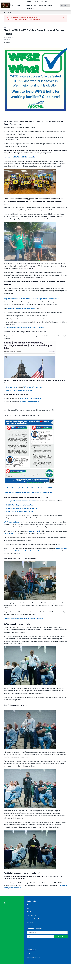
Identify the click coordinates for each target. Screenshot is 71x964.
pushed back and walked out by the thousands (20, 308)
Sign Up (61, 936)
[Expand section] (32, 1)
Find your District (11, 387)
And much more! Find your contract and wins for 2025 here (25, 327)
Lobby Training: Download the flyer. (30, 398)
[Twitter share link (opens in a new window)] (4, 42)
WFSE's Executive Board (11, 522)
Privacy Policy (31, 950)
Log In (28, 953)
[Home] (4, 12)
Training (31, 299)
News (36, 1)
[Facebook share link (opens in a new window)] (7, 42)
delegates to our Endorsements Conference (22, 501)
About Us (28, 1)
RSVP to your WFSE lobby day (32, 387)
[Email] (9, 42)
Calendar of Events (31, 5)
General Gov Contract (45, 5)
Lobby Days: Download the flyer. (29, 402)
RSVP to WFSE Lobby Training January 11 (19, 390)
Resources (29, 8)
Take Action (44, 1)
